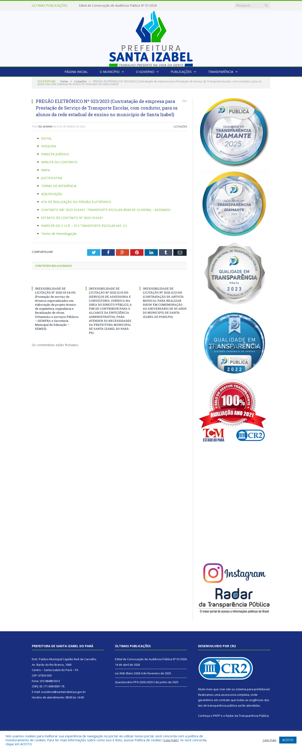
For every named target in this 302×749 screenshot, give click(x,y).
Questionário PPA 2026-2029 (134, 682)
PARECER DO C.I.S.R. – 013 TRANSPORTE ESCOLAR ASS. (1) (84, 226)
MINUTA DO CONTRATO (59, 162)
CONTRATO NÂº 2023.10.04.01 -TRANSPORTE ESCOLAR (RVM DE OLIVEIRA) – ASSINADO (105, 210)
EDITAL (46, 138)
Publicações (181, 72)
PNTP (216, 716)
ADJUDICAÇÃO (51, 194)
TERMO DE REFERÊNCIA (58, 186)
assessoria (228, 695)
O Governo (145, 72)
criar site (225, 689)
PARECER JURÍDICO (55, 154)
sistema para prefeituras (252, 689)
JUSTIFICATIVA (51, 178)
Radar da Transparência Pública (247, 716)
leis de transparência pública (217, 705)
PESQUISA (48, 146)
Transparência (220, 72)
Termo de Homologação (59, 233)
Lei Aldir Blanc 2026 (93, 6)
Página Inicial (76, 72)
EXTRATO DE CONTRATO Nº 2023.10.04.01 (72, 218)
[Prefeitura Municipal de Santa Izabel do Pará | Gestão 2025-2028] (151, 37)
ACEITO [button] (287, 740)
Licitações (180, 126)
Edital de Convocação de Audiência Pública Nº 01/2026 (151, 659)
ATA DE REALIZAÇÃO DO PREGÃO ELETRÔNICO (76, 202)
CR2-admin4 (45, 126)
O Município (110, 72)
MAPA (45, 170)
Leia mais (171, 740)
